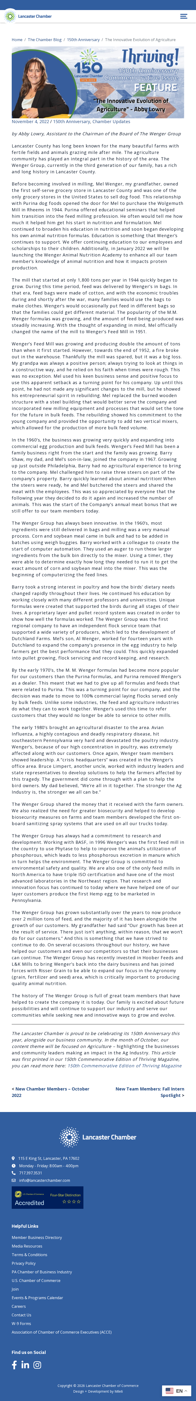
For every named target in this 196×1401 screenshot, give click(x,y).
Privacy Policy (24, 1263)
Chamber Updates (111, 121)
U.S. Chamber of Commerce (36, 1280)
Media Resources (27, 1246)
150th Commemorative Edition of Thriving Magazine (124, 1065)
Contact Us (21, 1315)
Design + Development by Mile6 (98, 1391)
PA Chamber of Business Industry (42, 1272)
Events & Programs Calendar (37, 1297)
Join (15, 1289)
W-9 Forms (21, 1323)
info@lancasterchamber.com (44, 1180)
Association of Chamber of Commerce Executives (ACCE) (62, 1332)
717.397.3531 (30, 1173)
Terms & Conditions (29, 1254)
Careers (19, 1306)
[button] (183, 16)
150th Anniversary (71, 121)
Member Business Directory (37, 1237)
